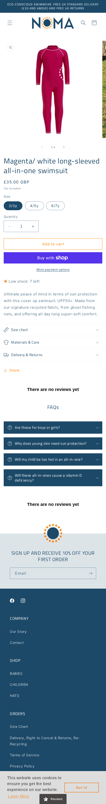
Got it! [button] (82, 788)
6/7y (55, 206)
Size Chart (19, 726)
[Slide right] (63, 147)
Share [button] (14, 370)
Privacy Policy (22, 766)
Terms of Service (24, 755)
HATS (14, 695)
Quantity (11, 217)
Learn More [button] (18, 796)
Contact (17, 642)
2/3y (13, 206)
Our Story (18, 631)
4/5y (34, 206)
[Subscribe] (90, 573)
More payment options (53, 269)
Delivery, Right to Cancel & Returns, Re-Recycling (45, 741)
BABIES (16, 673)
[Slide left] (42, 147)
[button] (9, 22)
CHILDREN (19, 684)
